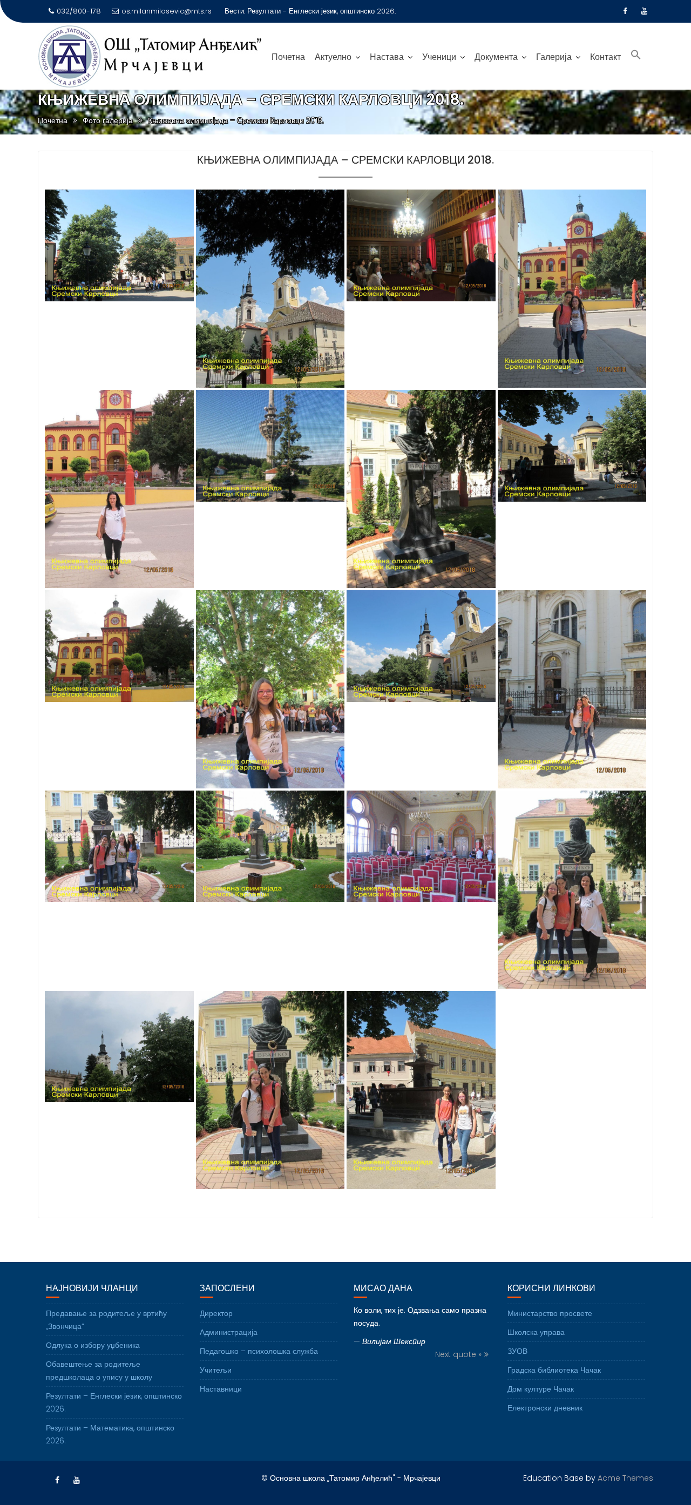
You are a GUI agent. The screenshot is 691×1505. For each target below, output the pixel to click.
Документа (496, 57)
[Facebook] (625, 11)
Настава (387, 57)
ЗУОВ (517, 1351)
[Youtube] (644, 11)
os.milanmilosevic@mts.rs (166, 11)
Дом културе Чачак (540, 1388)
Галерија (554, 57)
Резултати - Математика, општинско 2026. (317, 11)
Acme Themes (625, 1478)
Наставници (221, 1388)
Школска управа (536, 1332)
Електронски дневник (544, 1407)
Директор (216, 1313)
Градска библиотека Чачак (554, 1370)
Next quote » (458, 1354)
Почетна (288, 57)
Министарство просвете (549, 1313)
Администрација (229, 1332)
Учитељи (216, 1370)
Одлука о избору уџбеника (93, 1345)
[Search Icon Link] (636, 55)
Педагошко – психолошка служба (259, 1351)
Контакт (605, 57)
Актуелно (333, 57)
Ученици (439, 57)
